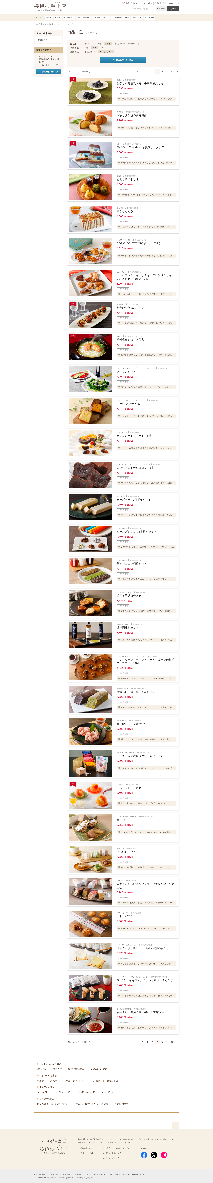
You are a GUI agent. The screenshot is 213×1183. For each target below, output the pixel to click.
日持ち (106, 18)
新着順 (108, 44)
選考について (85, 1153)
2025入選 (57, 1069)
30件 (95, 48)
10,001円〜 (107, 1092)
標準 (87, 44)
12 (172, 72)
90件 (103, 48)
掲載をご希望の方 (112, 1153)
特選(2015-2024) (76, 1069)
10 (162, 72)
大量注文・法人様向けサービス (167, 3)
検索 (174, 9)
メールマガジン (111, 1158)
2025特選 (41, 1069)
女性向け (41, 40)
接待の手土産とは (133, 3)
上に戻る (175, 1125)
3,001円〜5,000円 (62, 1092)
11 (167, 72)
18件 (87, 48)
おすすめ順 (97, 44)
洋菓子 (53, 1080)
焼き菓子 (96, 18)
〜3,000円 (42, 1092)
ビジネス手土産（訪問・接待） (53, 1104)
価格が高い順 (133, 44)
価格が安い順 (119, 44)
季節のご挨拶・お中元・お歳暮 (92, 1104)
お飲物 (96, 1080)
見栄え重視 (149, 18)
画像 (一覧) (91, 52)
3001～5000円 (83, 18)
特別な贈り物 (122, 1104)
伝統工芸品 (112, 1080)
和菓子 (40, 1080)
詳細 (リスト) (107, 52)
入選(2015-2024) (99, 1069)
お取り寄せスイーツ (121, 18)
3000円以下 (69, 18)
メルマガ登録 (147, 3)
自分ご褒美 (137, 18)
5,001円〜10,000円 (86, 1092)
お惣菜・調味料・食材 (75, 1080)
